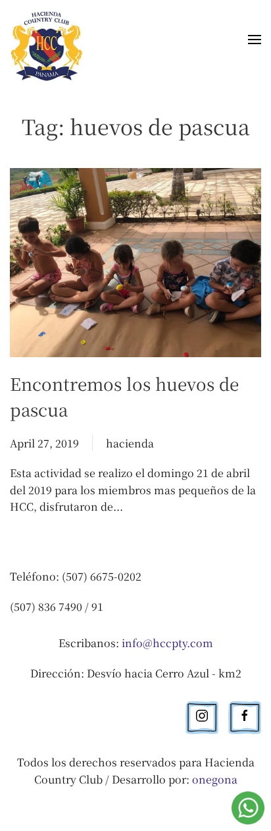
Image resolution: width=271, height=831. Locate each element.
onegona (214, 779)
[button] (254, 42)
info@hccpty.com (167, 642)
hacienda (130, 443)
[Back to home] (48, 42)
